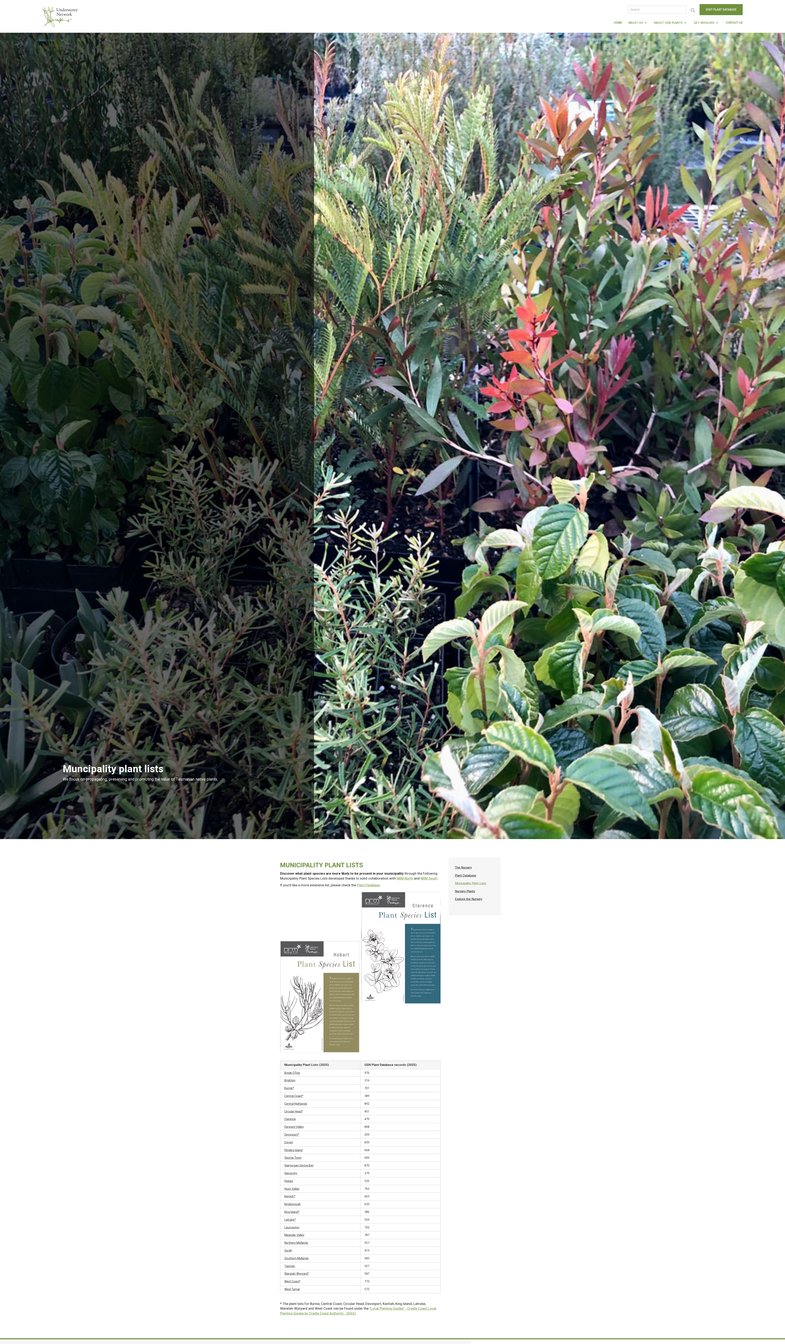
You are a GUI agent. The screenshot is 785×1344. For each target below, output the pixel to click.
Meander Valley (294, 1235)
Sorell (288, 1250)
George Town (293, 1157)
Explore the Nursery (468, 899)
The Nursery (463, 867)
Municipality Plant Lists (470, 883)
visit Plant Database (721, 9)
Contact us (734, 22)
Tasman (289, 1266)
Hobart (288, 1181)
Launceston (291, 1227)
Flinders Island (293, 1150)
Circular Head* (293, 1111)
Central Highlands (295, 1103)
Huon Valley (291, 1188)
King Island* (291, 1212)
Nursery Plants (465, 891)
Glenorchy (290, 1173)
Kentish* (289, 1196)
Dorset (288, 1142)
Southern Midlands (296, 1258)
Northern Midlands (296, 1242)
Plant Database (368, 885)
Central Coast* (293, 1096)
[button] (638, 22)
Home (618, 22)
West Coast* (292, 1281)
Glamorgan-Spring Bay (299, 1165)
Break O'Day (292, 1072)
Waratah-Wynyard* (296, 1273)
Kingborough (292, 1204)
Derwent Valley (294, 1126)
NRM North (405, 878)
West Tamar (292, 1289)
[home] (61, 16)
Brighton (289, 1080)
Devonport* (291, 1134)
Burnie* (289, 1088)
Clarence (290, 1119)
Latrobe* (290, 1219)
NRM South (429, 878)
